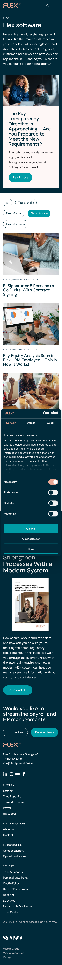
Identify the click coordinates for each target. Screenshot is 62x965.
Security (8, 866)
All (7, 202)
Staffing (8, 791)
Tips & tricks (26, 202)
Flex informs (14, 213)
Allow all (31, 528)
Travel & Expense (13, 802)
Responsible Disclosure (17, 906)
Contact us (15, 732)
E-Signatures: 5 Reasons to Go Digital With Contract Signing (28, 290)
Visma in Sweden (13, 953)
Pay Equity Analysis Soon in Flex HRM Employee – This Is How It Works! (30, 360)
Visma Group (11, 948)
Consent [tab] (11, 422)
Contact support (13, 850)
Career (7, 957)
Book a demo (44, 732)
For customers (12, 844)
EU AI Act (9, 900)
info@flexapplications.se (18, 763)
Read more (20, 177)
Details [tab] (31, 422)
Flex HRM (8, 785)
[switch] (53, 492)
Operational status (14, 856)
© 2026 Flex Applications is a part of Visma (30, 922)
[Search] (47, 5)
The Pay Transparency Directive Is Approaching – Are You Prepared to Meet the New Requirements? (30, 128)
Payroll (7, 808)
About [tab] (51, 422)
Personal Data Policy (15, 877)
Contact (8, 835)
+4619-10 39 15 (12, 758)
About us (8, 829)
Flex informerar (15, 224)
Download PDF (17, 690)
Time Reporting (12, 796)
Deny (31, 549)
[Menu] (57, 5)
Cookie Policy (11, 883)
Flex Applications (14, 823)
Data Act (8, 895)
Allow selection (31, 538)
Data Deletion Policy (15, 889)
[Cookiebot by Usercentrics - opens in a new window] (43, 413)
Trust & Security (13, 872)
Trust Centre (10, 912)
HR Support (10, 813)
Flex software (39, 213)
